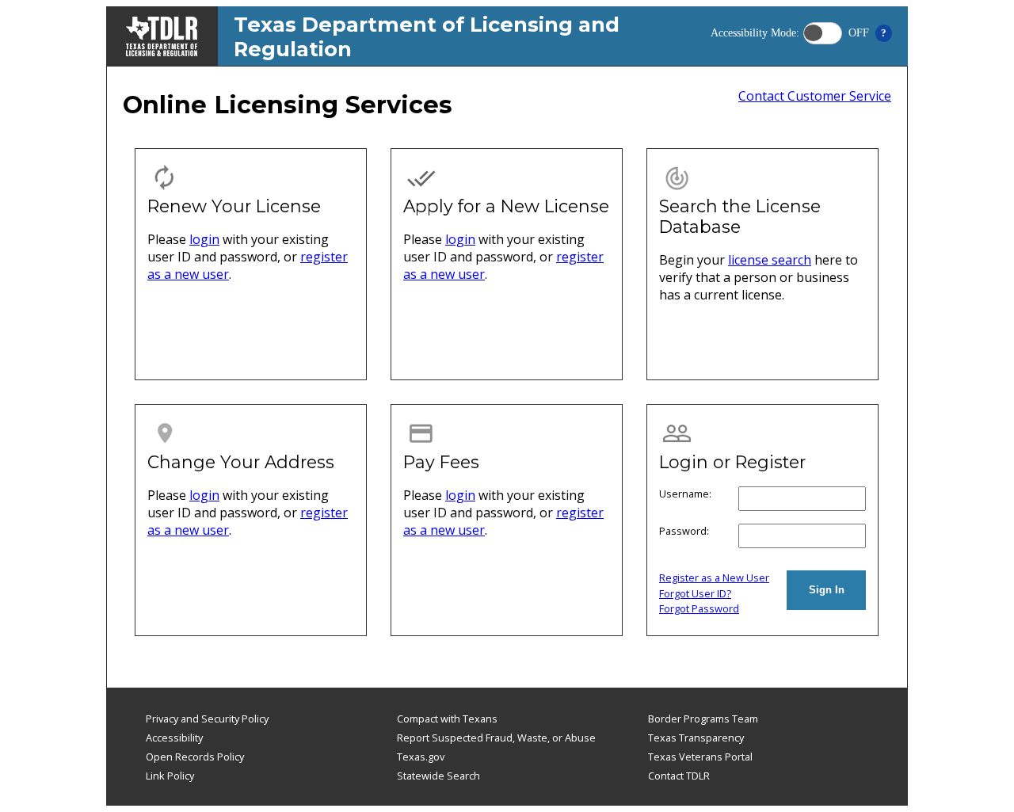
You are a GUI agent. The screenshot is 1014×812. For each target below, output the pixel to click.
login (204, 239)
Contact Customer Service (814, 96)
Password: (684, 531)
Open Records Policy (195, 756)
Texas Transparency (696, 737)
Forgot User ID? (695, 593)
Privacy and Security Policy (207, 718)
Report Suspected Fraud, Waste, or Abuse (496, 737)
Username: (685, 493)
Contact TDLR (679, 775)
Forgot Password (699, 608)
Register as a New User (714, 577)
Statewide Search (438, 775)
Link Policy (170, 775)
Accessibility (174, 737)
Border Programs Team (703, 718)
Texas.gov (420, 756)
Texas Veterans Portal (700, 756)
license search (769, 260)
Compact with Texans (447, 718)
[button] (822, 33)
